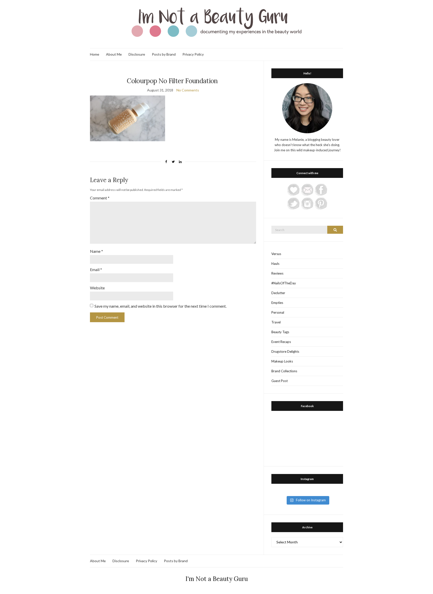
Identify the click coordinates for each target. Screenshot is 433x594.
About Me (114, 54)
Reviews (277, 273)
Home (94, 54)
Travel (276, 322)
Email (96, 269)
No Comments (187, 90)
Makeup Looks (282, 361)
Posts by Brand (164, 54)
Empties (277, 303)
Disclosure (137, 54)
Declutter (278, 293)
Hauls (275, 264)
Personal (277, 312)
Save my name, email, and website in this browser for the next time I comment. (160, 306)
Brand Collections (284, 371)
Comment (100, 197)
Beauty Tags (280, 332)
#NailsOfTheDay (283, 283)
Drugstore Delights (285, 351)
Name (96, 251)
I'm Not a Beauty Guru (216, 579)
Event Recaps (281, 342)
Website (97, 287)
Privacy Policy (193, 54)
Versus (276, 254)
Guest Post (279, 381)
